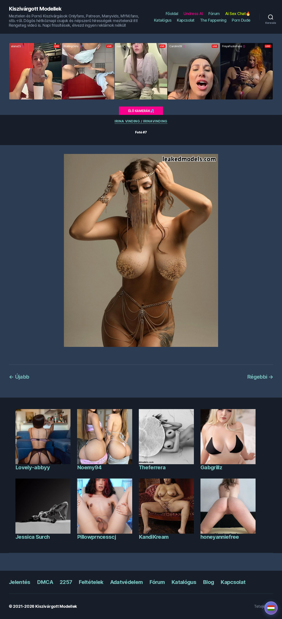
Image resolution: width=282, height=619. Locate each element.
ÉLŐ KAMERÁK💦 (141, 111)
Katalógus (163, 20)
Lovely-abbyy (32, 467)
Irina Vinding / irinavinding (141, 121)
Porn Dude (241, 20)
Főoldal (172, 13)
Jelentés (19, 582)
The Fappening (213, 20)
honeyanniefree (219, 537)
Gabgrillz (211, 467)
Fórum (214, 13)
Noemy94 (89, 467)
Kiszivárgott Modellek (35, 8)
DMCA (45, 582)
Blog (208, 582)
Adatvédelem (126, 582)
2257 (66, 582)
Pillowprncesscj (96, 537)
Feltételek (91, 582)
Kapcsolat (186, 20)
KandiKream (154, 537)
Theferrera (152, 467)
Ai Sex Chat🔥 (237, 13)
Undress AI (193, 13)
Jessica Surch (32, 537)
